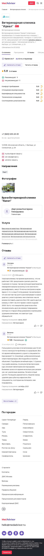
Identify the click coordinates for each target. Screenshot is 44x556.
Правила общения (9, 490)
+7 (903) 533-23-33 (10, 134)
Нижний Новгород (9, 452)
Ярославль (6, 444)
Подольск (27, 444)
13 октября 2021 (8, 344)
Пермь (25, 420)
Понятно (6, 552)
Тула (4, 432)
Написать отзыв (14, 65)
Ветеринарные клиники (11, 30)
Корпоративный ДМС (10, 503)
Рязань (4, 436)
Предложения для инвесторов (14, 499)
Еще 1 (5, 172)
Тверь (4, 440)
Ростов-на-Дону (8, 448)
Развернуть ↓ (7, 243)
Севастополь (28, 432)
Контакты (5, 472)
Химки (25, 440)
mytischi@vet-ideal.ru (13, 154)
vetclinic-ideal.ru (35, 40)
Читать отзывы (31, 65)
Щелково (26, 456)
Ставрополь (28, 436)
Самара (5, 424)
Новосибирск (28, 428)
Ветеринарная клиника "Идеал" (19, 268)
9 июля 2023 (7, 275)
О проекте (6, 467)
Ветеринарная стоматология (13, 239)
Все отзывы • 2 (10, 401)
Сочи (25, 452)
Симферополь (7, 456)
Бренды (5, 481)
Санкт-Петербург (9, 420)
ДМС (32, 3)
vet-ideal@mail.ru (12, 157)
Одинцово (27, 448)
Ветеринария (18, 323)
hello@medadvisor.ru (13, 524)
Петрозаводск (29, 424)
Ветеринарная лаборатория (13, 234)
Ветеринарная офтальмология (23, 236)
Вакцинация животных (11, 228)
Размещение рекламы (10, 485)
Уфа (3, 428)
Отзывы (30, 52)
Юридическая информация (13, 494)
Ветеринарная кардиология (25, 231)
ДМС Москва (7, 476)
